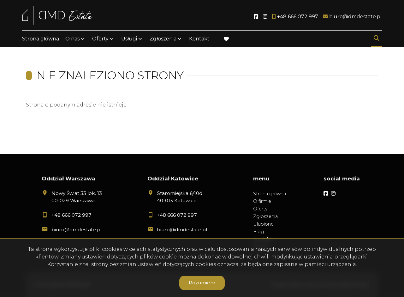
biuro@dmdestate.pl (76, 230)
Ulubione (263, 224)
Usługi (129, 39)
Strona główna (40, 39)
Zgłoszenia (265, 216)
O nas (72, 39)
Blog (258, 231)
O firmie (262, 201)
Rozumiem (202, 283)
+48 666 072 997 (71, 215)
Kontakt (199, 39)
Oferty (100, 39)
